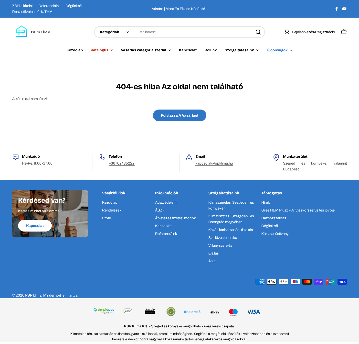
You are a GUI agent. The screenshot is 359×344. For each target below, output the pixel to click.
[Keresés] (258, 32)
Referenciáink (50, 6)
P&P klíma (33, 295)
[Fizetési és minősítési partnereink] (179, 312)
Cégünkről (73, 6)
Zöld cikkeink (23, 6)
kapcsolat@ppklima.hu (214, 163)
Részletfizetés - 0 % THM (32, 12)
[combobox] (179, 32)
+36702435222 (122, 163)
